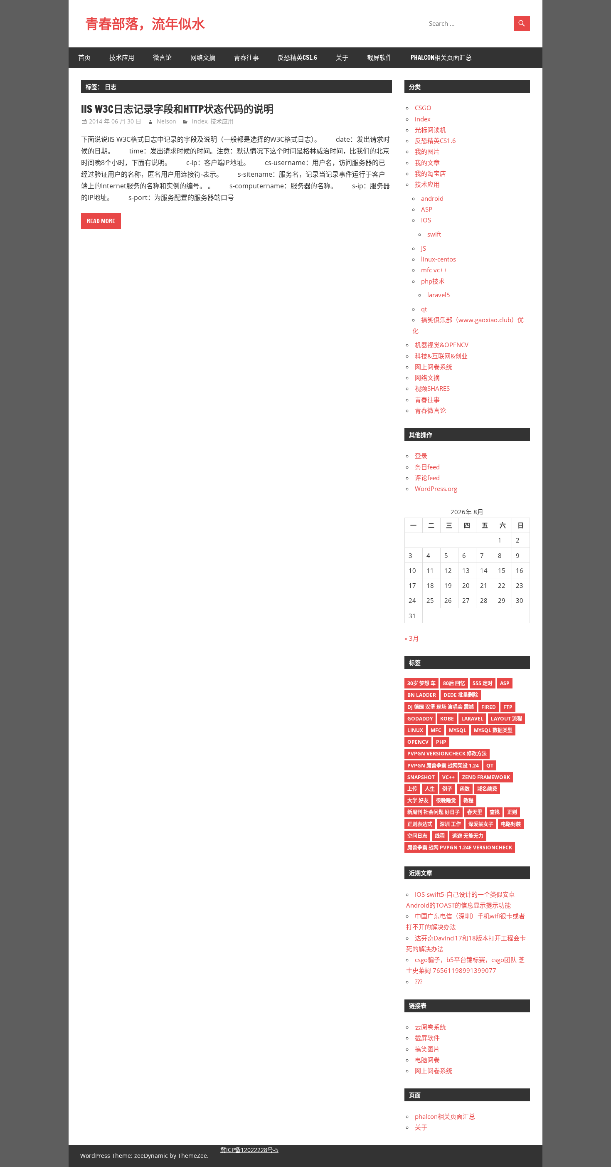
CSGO (423, 108)
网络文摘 (202, 57)
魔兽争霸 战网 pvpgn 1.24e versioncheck (459, 847)
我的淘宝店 (430, 173)
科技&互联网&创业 (441, 356)
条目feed (427, 467)
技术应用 (121, 57)
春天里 (474, 812)
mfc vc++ (434, 270)
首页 (84, 57)
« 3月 (411, 638)
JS (423, 248)
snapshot (421, 777)
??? (418, 981)
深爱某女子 (480, 824)
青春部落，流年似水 (145, 23)
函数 (465, 788)
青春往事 (246, 57)
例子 (447, 788)
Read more (101, 221)
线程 (440, 835)
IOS (426, 220)
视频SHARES (432, 388)
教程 (468, 800)
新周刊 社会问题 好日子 (433, 812)
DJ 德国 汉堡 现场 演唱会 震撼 (440, 707)
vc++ (448, 777)
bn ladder (421, 694)
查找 (495, 812)
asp (505, 683)
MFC (436, 730)
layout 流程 (506, 718)
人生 (430, 788)
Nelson (166, 121)
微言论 (162, 57)
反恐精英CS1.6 (297, 57)
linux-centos (438, 259)
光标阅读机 (430, 130)
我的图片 (427, 151)
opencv (418, 741)
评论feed (427, 478)
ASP (426, 209)
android (432, 198)
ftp (507, 707)
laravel (472, 718)
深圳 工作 (450, 824)
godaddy (420, 718)
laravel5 (438, 295)
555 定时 (483, 683)
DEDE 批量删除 (460, 694)
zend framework (486, 777)
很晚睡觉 (446, 800)
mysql (457, 730)
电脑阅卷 (427, 1060)
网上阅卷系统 (433, 367)
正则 (512, 812)
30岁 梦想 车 (421, 683)
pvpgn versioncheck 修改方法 (447, 753)
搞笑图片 (427, 1049)
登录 (421, 456)
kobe (447, 718)
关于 (342, 57)
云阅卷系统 (430, 1027)
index (199, 121)
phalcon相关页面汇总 (441, 57)
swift (434, 234)
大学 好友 (418, 800)
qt (424, 309)
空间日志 (417, 835)
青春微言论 (430, 410)
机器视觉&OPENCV (441, 344)
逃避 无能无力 (467, 835)
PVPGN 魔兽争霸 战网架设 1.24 (443, 765)
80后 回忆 (454, 683)
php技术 (433, 281)
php (441, 741)
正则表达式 (419, 824)
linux (415, 730)
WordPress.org (436, 488)
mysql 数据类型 (493, 730)
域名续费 (487, 788)
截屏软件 (379, 57)
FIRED (488, 707)
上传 (412, 788)
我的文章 (427, 162)
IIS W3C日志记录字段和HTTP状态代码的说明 (177, 109)
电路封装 (511, 824)
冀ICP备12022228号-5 (249, 1150)
